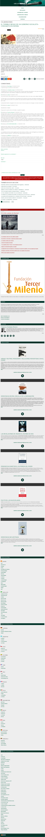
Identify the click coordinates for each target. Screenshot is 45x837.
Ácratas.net (3, 756)
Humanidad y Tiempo (4, 797)
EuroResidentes (3, 791)
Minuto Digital (3, 584)
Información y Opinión (22, 12)
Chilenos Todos (3, 779)
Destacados (22, 10)
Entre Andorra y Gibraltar (5, 788)
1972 (2, 755)
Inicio (22, 8)
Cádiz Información (4, 595)
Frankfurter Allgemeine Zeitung (6, 631)
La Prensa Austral (4, 649)
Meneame (2, 817)
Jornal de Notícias (4, 733)
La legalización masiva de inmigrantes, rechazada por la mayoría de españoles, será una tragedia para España (19, 248)
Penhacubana (3, 668)
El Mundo (2, 566)
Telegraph (2, 705)
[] (2, 369)
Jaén (2, 613)
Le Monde (2, 685)
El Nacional (3, 740)
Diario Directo (3, 564)
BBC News (3, 702)
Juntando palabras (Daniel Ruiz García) (7, 800)
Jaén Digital (3, 615)
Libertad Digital (3, 575)
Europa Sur (3, 606)
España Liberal (3, 790)
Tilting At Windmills (4, 829)
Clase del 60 (3, 773)
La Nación (2, 578)
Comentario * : (3, 161)
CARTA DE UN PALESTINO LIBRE (7, 188)
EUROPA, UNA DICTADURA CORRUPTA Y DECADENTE (11, 197)
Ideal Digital (3, 610)
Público (2, 587)
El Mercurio (3, 648)
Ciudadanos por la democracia (6, 771)
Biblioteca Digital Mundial (5, 765)
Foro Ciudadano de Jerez (5, 794)
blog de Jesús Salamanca (5, 767)
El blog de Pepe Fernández (5, 785)
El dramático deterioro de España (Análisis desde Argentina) (12, 184)
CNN (2, 673)
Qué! (2, 589)
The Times (2, 706)
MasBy (2, 814)
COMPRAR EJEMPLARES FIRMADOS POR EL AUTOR (22, 372)
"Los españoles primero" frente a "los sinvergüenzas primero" (11, 244)
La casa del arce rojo (4, 802)
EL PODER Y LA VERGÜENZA (6, 199)
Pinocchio (2, 823)
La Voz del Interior (4, 641)
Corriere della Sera (4, 692)
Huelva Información (4, 609)
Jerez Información (4, 612)
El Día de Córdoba (4, 604)
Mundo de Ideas (3, 819)
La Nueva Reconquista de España (7, 242)
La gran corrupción (4, 803)
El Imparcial (3, 712)
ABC (2, 563)
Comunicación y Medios (22, 14)
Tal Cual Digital (3, 743)
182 (12, 201)
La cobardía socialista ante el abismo (7, 240)
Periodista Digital (4, 586)
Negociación (3, 820)
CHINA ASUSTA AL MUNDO (6, 186)
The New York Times (4, 676)
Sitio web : (3, 157)
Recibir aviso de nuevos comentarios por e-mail (11, 172)
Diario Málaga (3, 603)
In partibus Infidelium (4, 799)
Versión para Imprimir (40, 78)
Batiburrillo (3, 762)
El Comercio (3, 723)
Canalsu (2, 770)
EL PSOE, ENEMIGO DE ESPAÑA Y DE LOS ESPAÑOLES (11, 192)
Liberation (2, 686)
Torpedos (22, 19)
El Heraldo (2, 659)
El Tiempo (2, 661)
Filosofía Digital (3, 793)
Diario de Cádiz (3, 598)
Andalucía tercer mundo (5, 761)
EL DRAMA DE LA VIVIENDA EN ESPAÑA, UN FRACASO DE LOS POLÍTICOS (15, 194)
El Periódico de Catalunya (5, 569)
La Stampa (3, 696)
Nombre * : (3, 150)
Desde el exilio (3, 782)
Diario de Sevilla (3, 601)
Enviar (31, 78)
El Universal (3, 713)
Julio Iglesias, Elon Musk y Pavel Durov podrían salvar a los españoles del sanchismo (15, 250)
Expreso (2, 725)
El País (2, 567)
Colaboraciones (22, 16)
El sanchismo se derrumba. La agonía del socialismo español (11, 238)
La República (3, 726)
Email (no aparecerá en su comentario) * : (8, 154)
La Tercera (3, 651)
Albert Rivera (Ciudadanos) (5, 759)
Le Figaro (2, 683)
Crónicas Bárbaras (4, 776)
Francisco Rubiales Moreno (9, 327)
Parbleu (2, 822)
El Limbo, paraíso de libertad (10, 213)
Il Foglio (2, 693)
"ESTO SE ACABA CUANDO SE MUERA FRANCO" (10, 191)
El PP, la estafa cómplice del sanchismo (7, 252)
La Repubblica (3, 695)
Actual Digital (3, 758)
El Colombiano (3, 656)
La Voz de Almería (4, 616)
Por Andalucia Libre (4, 825)
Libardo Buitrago (4, 808)
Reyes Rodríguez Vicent (5, 828)
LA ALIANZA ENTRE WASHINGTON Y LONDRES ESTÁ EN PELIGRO (14, 196)
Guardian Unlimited (4, 703)
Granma (2, 666)
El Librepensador (4, 787)
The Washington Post (4, 678)
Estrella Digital (3, 572)
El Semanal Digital (4, 570)
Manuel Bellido (3, 811)
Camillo (2, 768)
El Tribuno (2, 638)
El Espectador (3, 658)
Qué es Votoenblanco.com (5, 316)
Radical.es (2, 826)
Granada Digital (3, 607)
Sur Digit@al (3, 618)
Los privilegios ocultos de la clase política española (9, 236)
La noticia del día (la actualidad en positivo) (8, 805)
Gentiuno (2, 796)
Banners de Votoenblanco (5, 317)
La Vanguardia (3, 581)
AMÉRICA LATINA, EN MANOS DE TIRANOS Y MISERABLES (12, 189)
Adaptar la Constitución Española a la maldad (8, 246)
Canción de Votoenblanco (5, 319)
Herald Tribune (3, 675)
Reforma (2, 716)
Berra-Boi (2, 764)
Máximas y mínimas (4, 816)
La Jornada (3, 715)
